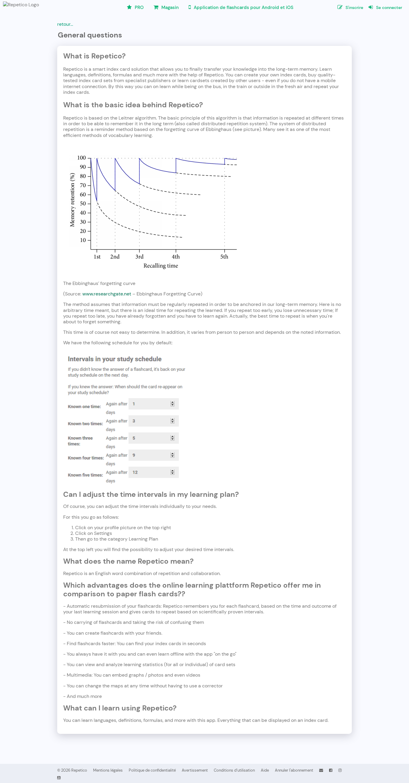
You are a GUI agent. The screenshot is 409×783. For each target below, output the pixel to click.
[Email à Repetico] (321, 770)
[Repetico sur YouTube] (58, 777)
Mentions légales (108, 770)
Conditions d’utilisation (234, 770)
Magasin (169, 7)
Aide (265, 770)
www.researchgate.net (106, 294)
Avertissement (195, 770)
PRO (139, 7)
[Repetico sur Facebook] (330, 770)
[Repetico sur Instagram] (340, 770)
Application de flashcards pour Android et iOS (243, 7)
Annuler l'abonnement (294, 770)
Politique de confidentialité (152, 770)
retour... (65, 24)
